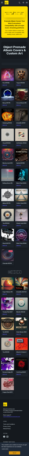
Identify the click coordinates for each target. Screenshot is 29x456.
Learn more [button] (5, 448)
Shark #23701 (6, 243)
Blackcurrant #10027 (9, 163)
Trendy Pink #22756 (8, 312)
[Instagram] (7, 436)
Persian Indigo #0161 (8, 372)
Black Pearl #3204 (21, 183)
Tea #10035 (6, 352)
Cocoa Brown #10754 (22, 103)
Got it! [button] (14, 453)
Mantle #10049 (20, 312)
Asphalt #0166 (20, 163)
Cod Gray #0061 (21, 372)
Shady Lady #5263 (21, 223)
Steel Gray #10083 (21, 243)
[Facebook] (4, 436)
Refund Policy (7, 428)
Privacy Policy (7, 426)
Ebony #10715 (6, 103)
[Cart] (26, 2)
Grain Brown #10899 (22, 332)
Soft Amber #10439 (21, 143)
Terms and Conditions (9, 424)
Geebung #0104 (7, 123)
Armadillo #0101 (20, 123)
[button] (3, 2)
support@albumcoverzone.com (11, 416)
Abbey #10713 (6, 203)
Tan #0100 (6, 332)
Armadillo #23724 (21, 292)
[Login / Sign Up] (23, 2)
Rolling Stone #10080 (9, 183)
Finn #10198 (6, 82)
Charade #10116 (7, 263)
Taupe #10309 (20, 82)
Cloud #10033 (7, 143)
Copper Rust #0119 (8, 392)
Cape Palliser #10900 (9, 292)
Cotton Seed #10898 (22, 203)
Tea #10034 (6, 223)
